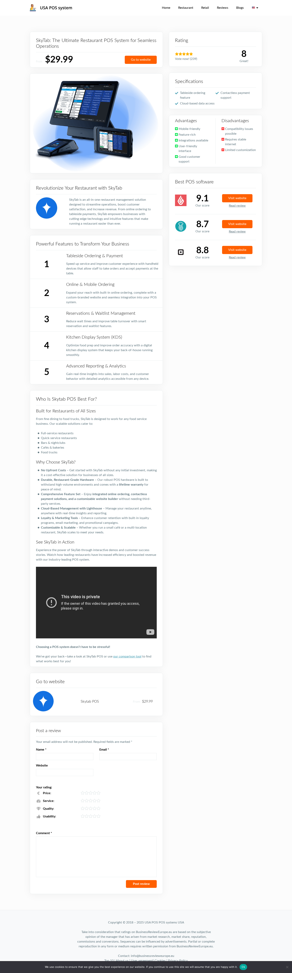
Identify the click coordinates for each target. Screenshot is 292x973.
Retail (205, 7)
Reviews (222, 7)
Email (104, 749)
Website (42, 765)
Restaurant (185, 7)
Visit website (237, 198)
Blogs (240, 7)
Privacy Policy (178, 960)
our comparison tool (127, 656)
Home (166, 7)
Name (41, 749)
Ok (243, 966)
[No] (287, 967)
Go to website (141, 59)
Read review (237, 205)
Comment (44, 833)
